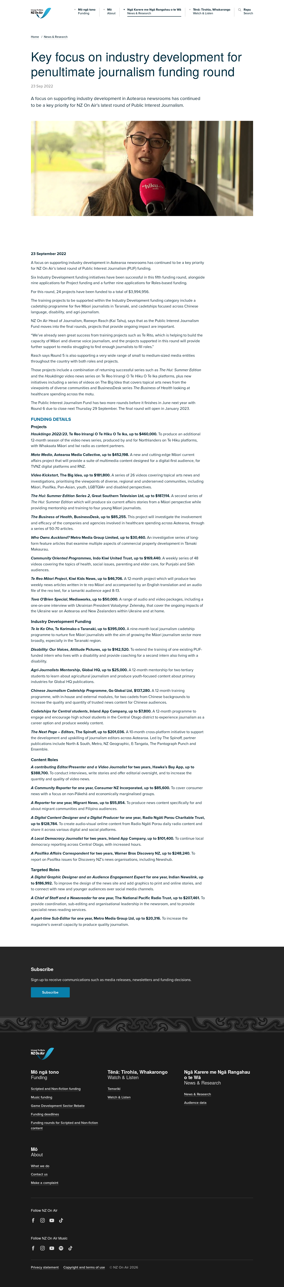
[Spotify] (61, 1248)
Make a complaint (44, 1182)
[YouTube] (51, 1220)
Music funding (41, 1097)
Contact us (39, 1174)
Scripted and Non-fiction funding (56, 1088)
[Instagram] (42, 1220)
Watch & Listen (119, 1097)
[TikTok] (61, 1220)
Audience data (195, 1102)
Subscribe (50, 992)
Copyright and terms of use (84, 1267)
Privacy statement (45, 1267)
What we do (40, 1165)
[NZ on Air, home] (41, 13)
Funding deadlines (45, 1114)
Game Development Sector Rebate (58, 1105)
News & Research (56, 37)
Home (35, 37)
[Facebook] (33, 1220)
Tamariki (114, 1088)
